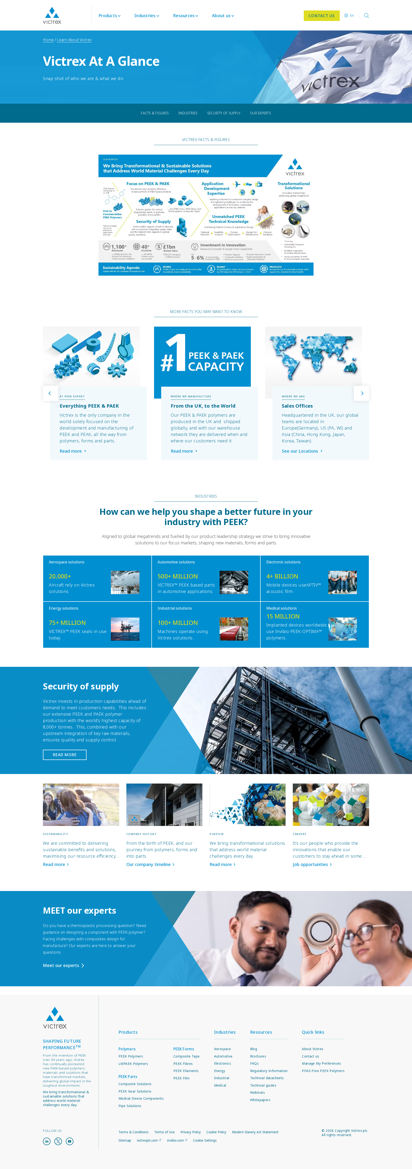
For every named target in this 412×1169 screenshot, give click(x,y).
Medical (220, 1085)
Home (48, 39)
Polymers (127, 1049)
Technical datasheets (267, 1078)
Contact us (310, 1056)
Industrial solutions (175, 608)
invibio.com (175, 1140)
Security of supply (224, 113)
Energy (219, 1071)
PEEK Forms (183, 1049)
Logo (55, 1018)
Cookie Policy (216, 1132)
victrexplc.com (147, 1140)
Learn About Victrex (74, 39)
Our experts (260, 113)
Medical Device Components (141, 1098)
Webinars (257, 1092)
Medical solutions (281, 608)
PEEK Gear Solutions (135, 1091)
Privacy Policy (190, 1132)
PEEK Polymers (130, 1056)
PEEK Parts (128, 1076)
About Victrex (312, 1049)
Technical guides (263, 1085)
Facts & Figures (155, 113)
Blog (253, 1049)
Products (107, 15)
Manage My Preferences (321, 1063)
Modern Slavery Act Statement (255, 1132)
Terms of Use (164, 1132)
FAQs (254, 1063)
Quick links (313, 1032)
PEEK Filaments (186, 1071)
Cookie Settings (205, 1140)
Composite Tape (186, 1056)
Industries (188, 113)
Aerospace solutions (66, 562)
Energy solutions (63, 608)
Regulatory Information (269, 1071)
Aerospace (222, 1049)
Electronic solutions (283, 562)
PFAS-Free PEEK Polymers (323, 1071)
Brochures (258, 1056)
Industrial (221, 1078)
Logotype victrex (52, 15)
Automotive (223, 1056)
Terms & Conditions (133, 1132)
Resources (261, 1032)
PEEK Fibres (183, 1064)
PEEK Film (181, 1078)
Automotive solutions (176, 562)
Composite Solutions (135, 1084)
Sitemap (124, 1140)
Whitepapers (260, 1100)
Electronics (222, 1063)
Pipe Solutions (129, 1106)
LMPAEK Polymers (133, 1064)
